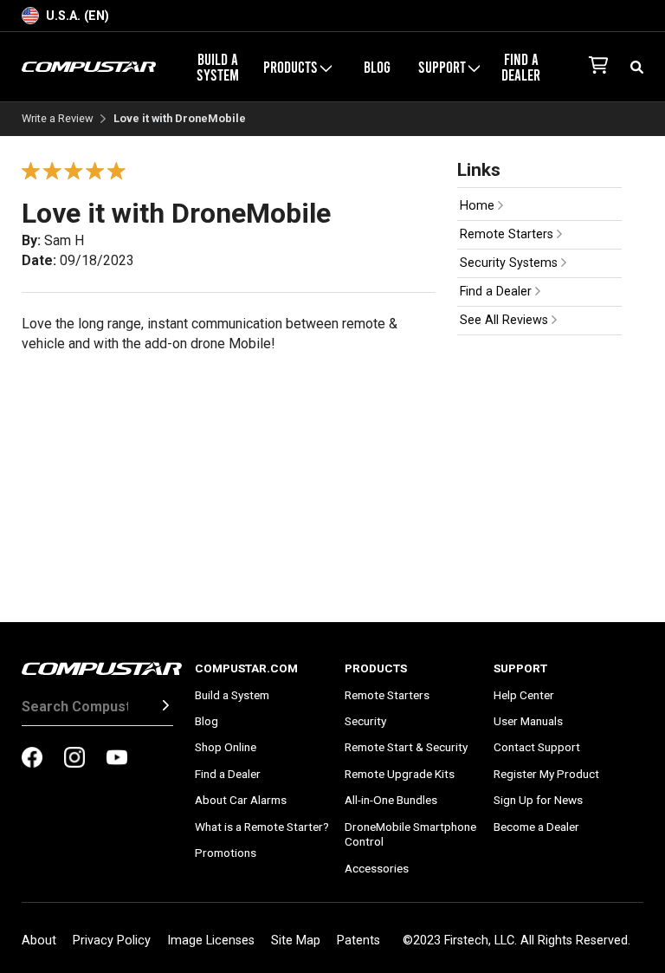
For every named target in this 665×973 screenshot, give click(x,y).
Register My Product (546, 774)
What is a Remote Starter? (262, 827)
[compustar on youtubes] (117, 759)
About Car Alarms (241, 800)
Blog (377, 66)
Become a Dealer (536, 827)
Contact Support (537, 747)
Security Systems (510, 263)
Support (520, 668)
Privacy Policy (112, 940)
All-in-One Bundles (391, 800)
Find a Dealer (520, 66)
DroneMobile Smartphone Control (410, 834)
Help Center (524, 695)
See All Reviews (506, 320)
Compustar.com (246, 668)
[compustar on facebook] (32, 759)
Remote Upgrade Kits (400, 774)
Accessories (377, 868)
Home (479, 205)
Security (365, 721)
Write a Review (58, 119)
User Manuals (528, 721)
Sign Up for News (538, 800)
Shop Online (225, 747)
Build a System (218, 66)
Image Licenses (211, 940)
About (39, 940)
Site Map (295, 940)
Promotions (225, 852)
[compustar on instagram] (74, 759)
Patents (358, 940)
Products (376, 668)
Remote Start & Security (406, 747)
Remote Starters (508, 234)
